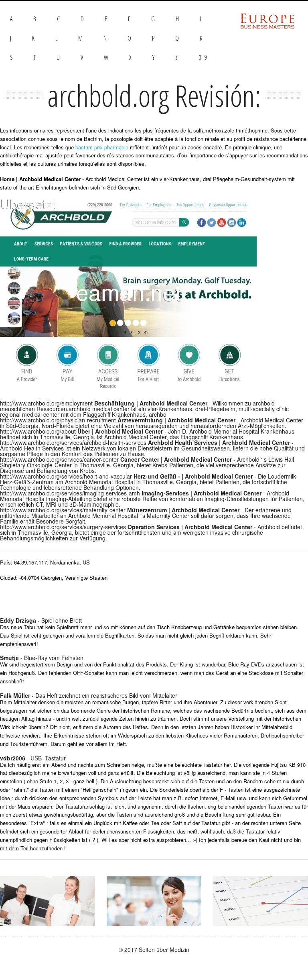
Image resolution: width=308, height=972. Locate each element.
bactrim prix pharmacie (101, 147)
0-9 (203, 57)
